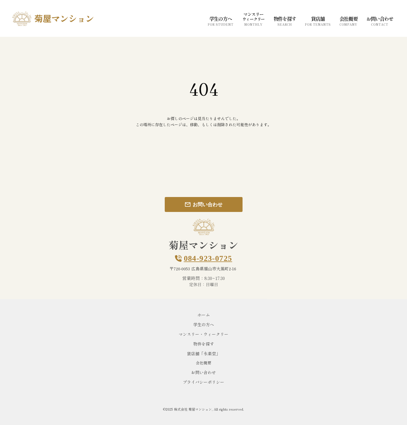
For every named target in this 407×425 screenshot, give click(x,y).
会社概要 (203, 363)
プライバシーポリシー (203, 382)
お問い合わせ (203, 372)
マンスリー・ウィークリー (203, 334)
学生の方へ (203, 324)
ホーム (203, 315)
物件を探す (203, 344)
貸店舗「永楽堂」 (203, 353)
